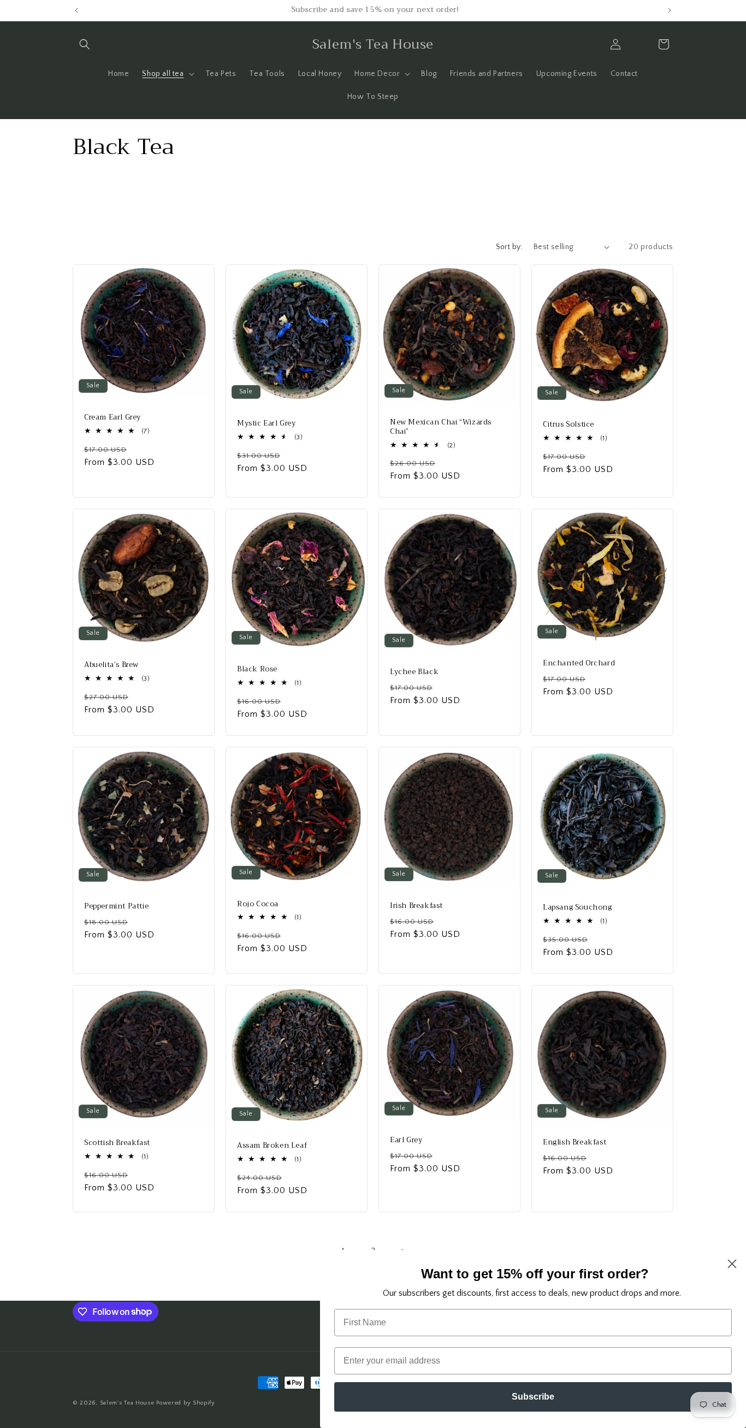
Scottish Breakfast (117, 1143)
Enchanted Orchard (579, 664)
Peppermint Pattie (116, 906)
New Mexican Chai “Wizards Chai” (441, 427)
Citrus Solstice (568, 424)
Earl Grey (406, 1139)
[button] (85, 44)
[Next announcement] (670, 10)
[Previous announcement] (76, 10)
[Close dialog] (732, 1263)
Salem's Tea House (127, 1403)
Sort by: (509, 247)
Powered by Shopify (185, 1403)
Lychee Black (414, 672)
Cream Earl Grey (112, 417)
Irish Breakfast (416, 906)
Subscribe (533, 1396)
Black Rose (257, 670)
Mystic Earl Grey (266, 423)
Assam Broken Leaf (272, 1145)
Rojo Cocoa (258, 904)
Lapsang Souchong (577, 907)
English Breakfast (574, 1142)
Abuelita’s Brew (111, 665)
